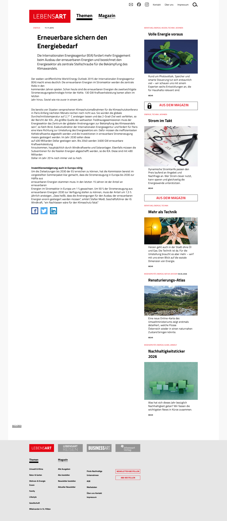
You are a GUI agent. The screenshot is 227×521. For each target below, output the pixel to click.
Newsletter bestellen (67, 481)
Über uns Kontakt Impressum (94, 495)
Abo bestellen (64, 475)
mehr (150, 95)
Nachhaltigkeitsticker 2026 (166, 353)
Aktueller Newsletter (66, 487)
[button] (84, 16)
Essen (32, 485)
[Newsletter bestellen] (131, 4)
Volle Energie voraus (165, 34)
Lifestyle (33, 497)
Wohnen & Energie (37, 481)
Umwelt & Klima (36, 469)
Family (32, 491)
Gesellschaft (34, 503)
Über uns (169, 4)
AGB (88, 481)
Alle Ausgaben (64, 469)
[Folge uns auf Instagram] (147, 4)
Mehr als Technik (162, 212)
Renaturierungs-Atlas (166, 280)
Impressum (183, 4)
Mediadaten (92, 487)
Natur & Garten (35, 475)
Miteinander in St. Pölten (40, 509)
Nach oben (16, 425)
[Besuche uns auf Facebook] (139, 4)
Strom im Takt (160, 121)
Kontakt (157, 4)
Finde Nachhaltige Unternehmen (94, 473)
